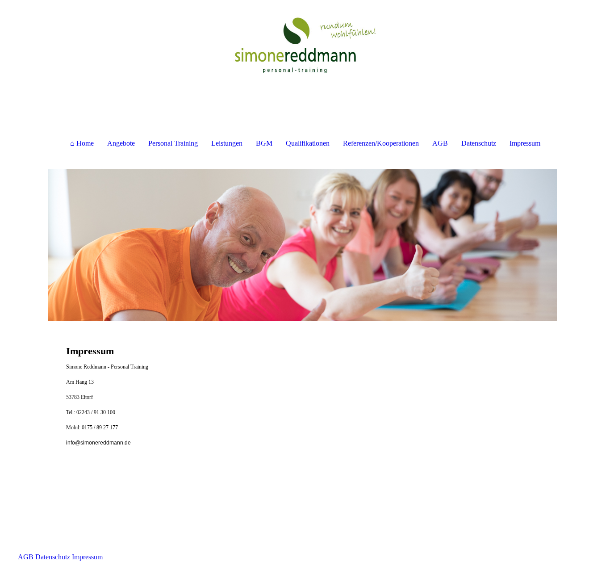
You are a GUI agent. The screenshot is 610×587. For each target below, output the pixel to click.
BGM (264, 143)
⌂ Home (82, 143)
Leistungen (226, 143)
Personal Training (173, 143)
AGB (440, 143)
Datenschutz (478, 143)
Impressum (525, 143)
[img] (305, 44)
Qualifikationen (308, 143)
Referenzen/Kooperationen (381, 143)
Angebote (121, 143)
